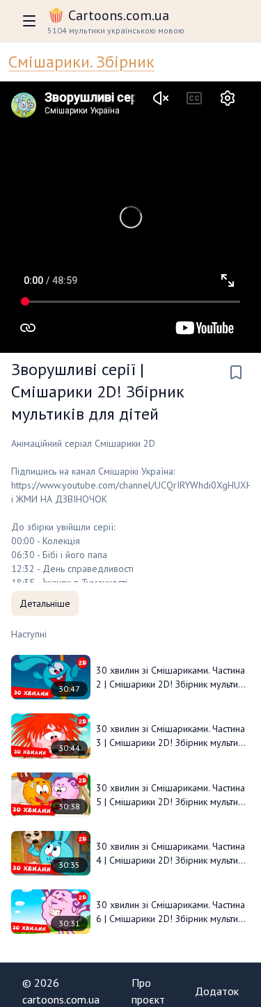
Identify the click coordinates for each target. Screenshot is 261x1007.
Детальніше (44, 603)
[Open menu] (29, 20)
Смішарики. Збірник (81, 61)
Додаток (217, 991)
